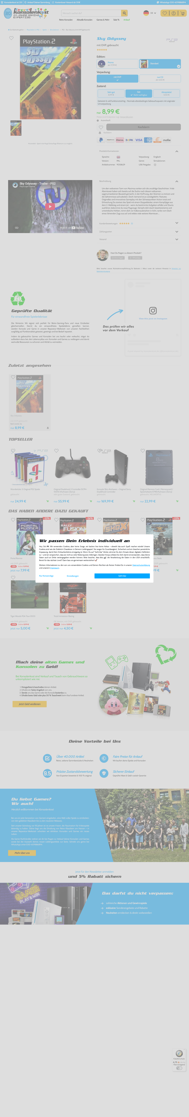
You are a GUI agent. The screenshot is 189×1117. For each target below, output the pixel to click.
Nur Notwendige (46, 575)
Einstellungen (73, 576)
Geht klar (122, 575)
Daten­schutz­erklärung (141, 565)
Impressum (54, 568)
